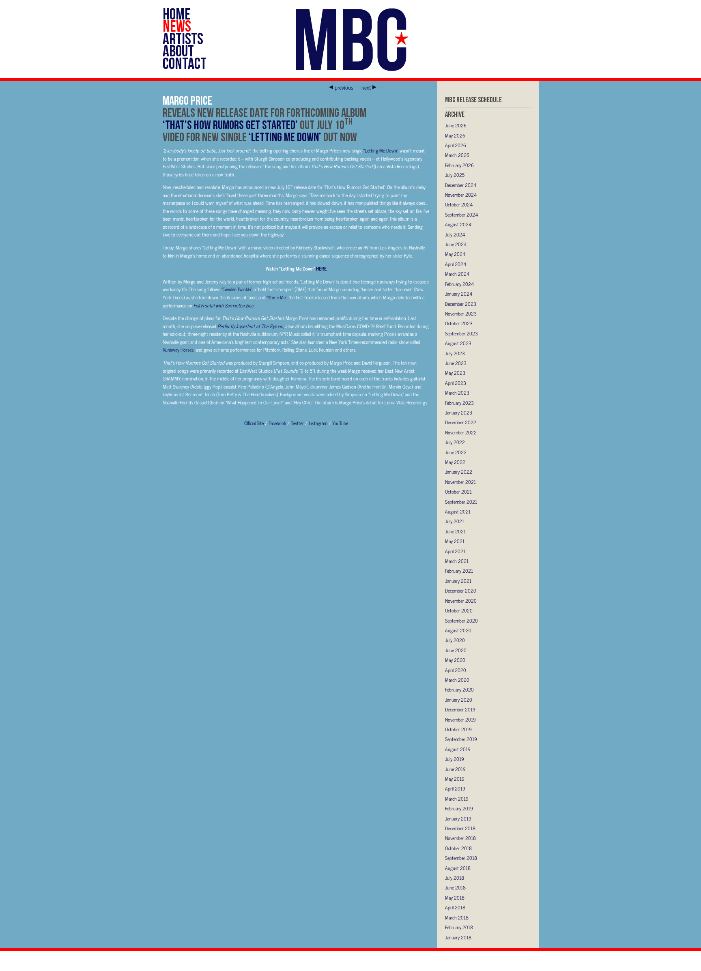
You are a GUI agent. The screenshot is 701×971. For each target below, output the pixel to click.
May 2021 (454, 541)
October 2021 (458, 492)
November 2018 (460, 838)
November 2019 (460, 719)
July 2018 (454, 878)
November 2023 (461, 313)
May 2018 (454, 898)
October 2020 (459, 610)
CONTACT (184, 63)
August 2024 (458, 224)
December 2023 (460, 304)
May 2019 (454, 779)
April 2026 (455, 145)
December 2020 (460, 590)
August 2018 (458, 868)
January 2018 (458, 937)
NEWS (177, 26)
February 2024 (459, 284)
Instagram (319, 423)
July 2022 (455, 442)
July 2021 (454, 521)
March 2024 (457, 274)
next (366, 87)
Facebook (278, 423)
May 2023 (455, 373)
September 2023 (461, 333)
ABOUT (178, 51)
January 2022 (458, 472)
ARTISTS (183, 38)
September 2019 (461, 739)
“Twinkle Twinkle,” (237, 289)
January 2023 (458, 412)
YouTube (340, 423)
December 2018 (460, 828)
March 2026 (457, 155)
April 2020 (455, 670)
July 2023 (455, 353)
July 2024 (455, 234)
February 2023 (459, 403)
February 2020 (459, 689)
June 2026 (456, 125)
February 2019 (459, 808)
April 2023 (455, 383)
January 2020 (458, 700)
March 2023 (457, 393)
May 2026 (455, 135)
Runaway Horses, (179, 350)
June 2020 (456, 650)
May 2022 (455, 462)
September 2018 (461, 858)
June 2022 (456, 452)
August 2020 (458, 630)
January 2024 (458, 294)
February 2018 (459, 927)
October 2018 (458, 848)
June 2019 (455, 769)
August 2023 (458, 343)
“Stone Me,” (277, 297)
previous (344, 87)
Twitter (298, 423)
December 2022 (460, 422)
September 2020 (461, 621)
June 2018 (455, 887)
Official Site (254, 423)
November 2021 (460, 482)
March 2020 (457, 680)
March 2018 (457, 917)
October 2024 (459, 204)
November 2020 (461, 601)
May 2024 (455, 254)
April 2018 (455, 907)
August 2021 (458, 511)
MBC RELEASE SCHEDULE (473, 99)
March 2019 (457, 799)
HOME (177, 14)
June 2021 (455, 531)
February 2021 (459, 571)
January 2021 (458, 581)
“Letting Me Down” (381, 150)
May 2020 (455, 660)
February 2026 (459, 165)
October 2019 (458, 729)
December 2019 (460, 709)
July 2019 (454, 759)
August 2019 (458, 749)
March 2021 (457, 561)
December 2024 (460, 185)
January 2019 (458, 818)
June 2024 (456, 244)
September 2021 (461, 502)
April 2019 (455, 788)
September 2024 (461, 215)
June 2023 (456, 363)
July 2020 (455, 640)
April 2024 (455, 264)
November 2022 (461, 432)
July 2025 (454, 175)
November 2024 (461, 195)
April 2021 (455, 551)
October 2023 (459, 323)
